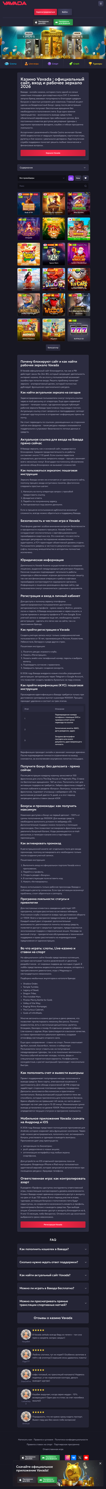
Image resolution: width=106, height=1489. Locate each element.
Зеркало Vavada (53, 153)
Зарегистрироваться (45, 12)
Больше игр (53, 347)
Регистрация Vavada (53, 1224)
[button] (3, 43)
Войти (65, 12)
